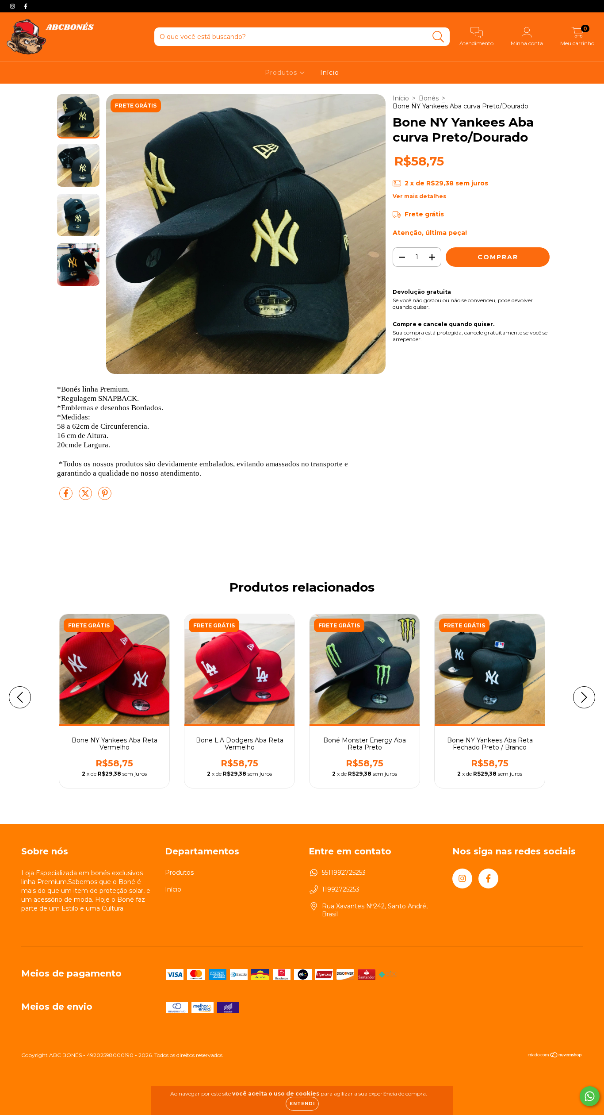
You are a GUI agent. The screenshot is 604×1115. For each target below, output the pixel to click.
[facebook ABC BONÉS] (25, 6)
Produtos (282, 73)
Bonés (429, 98)
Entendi (302, 1104)
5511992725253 (344, 873)
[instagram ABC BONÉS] (13, 6)
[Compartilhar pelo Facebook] (66, 497)
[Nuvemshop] (555, 1056)
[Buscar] (438, 37)
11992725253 (340, 889)
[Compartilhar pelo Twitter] (86, 497)
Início (329, 73)
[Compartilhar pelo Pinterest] (104, 497)
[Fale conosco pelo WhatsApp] (590, 1096)
